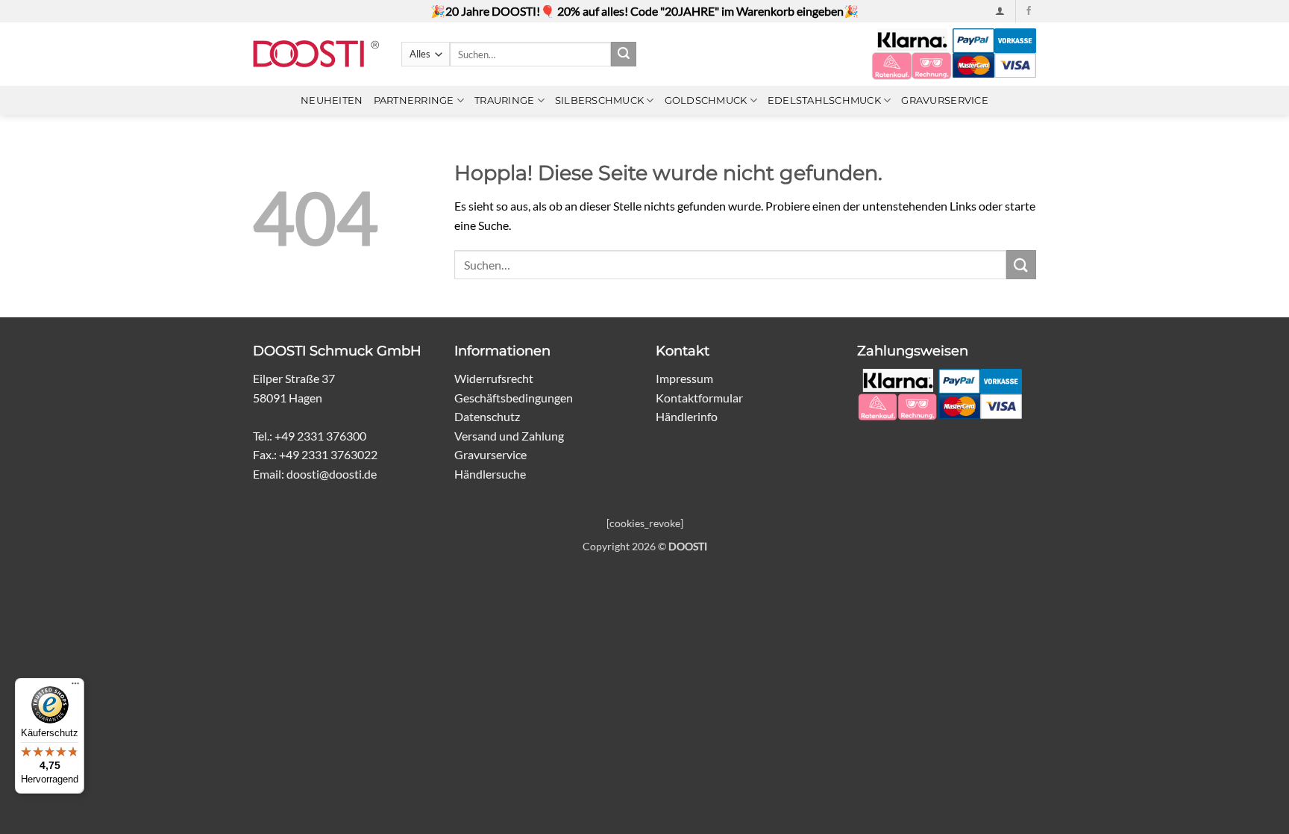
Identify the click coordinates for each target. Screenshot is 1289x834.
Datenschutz (487, 416)
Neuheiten (332, 100)
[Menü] (75, 687)
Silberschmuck (599, 100)
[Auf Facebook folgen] (1028, 11)
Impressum (684, 378)
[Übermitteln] (623, 54)
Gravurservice (944, 100)
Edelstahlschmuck (824, 100)
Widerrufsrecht (493, 378)
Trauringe (504, 100)
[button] (1000, 10)
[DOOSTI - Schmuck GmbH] (316, 54)
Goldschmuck (706, 100)
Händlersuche (490, 474)
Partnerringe (414, 100)
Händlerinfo (687, 416)
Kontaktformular (699, 397)
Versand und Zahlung (509, 436)
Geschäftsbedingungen (513, 397)
